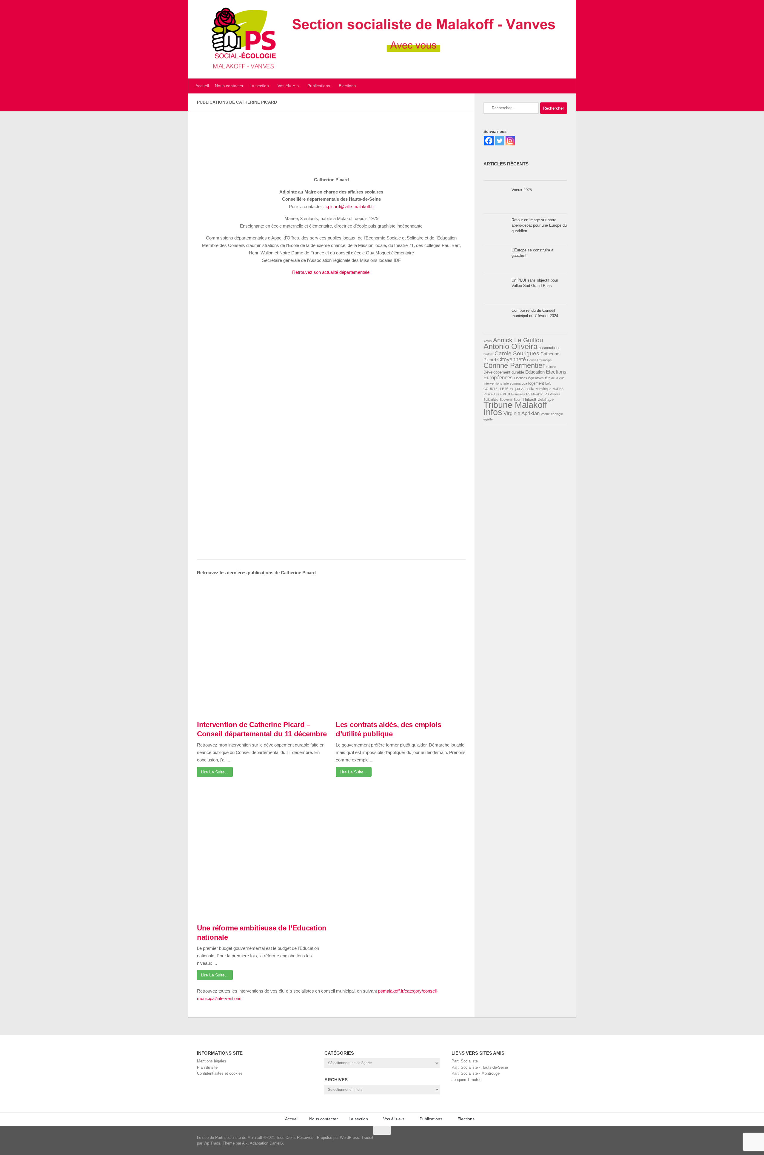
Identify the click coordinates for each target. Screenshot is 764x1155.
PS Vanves (552, 394)
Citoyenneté (511, 360)
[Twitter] (499, 140)
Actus (487, 341)
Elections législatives (529, 378)
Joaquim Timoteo (466, 1079)
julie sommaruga (515, 383)
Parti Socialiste (465, 1061)
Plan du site (207, 1067)
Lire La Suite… (215, 772)
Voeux (545, 414)
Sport (517, 399)
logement (536, 383)
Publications (318, 86)
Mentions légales (211, 1061)
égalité (488, 419)
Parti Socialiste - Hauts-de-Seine (480, 1067)
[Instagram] (510, 140)
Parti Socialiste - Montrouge (476, 1073)
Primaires (518, 394)
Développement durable (503, 372)
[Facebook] (489, 140)
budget (488, 354)
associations (549, 347)
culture (551, 366)
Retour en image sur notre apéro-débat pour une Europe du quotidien (539, 225)
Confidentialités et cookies (220, 1073)
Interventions (492, 383)
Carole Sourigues (517, 353)
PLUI (506, 394)
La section (259, 86)
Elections (347, 86)
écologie (557, 414)
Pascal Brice (492, 394)
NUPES (557, 389)
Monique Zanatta (519, 388)
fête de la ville (554, 378)
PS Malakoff (534, 394)
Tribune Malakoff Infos (515, 408)
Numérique (543, 389)
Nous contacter (229, 86)
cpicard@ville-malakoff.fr (350, 206)
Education (535, 371)
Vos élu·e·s (288, 86)
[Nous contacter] (566, 1140)
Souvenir (506, 399)
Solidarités (490, 399)
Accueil (202, 86)
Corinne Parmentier (514, 365)
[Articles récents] (504, 175)
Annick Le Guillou (518, 340)
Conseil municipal (539, 360)
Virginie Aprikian (521, 413)
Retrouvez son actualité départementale (331, 272)
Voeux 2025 (522, 190)
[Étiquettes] (546, 175)
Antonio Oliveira (510, 346)
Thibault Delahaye (538, 399)
